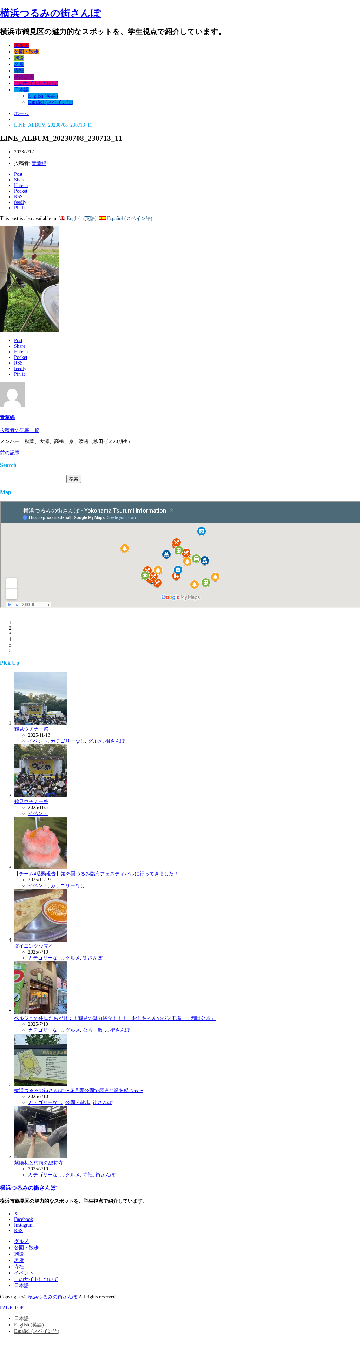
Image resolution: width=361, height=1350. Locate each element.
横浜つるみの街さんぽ (50, 13)
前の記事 (10, 452)
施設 (19, 58)
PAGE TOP (12, 1307)
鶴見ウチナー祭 (31, 729)
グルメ (21, 45)
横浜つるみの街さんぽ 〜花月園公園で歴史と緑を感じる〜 (78, 1090)
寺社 (19, 70)
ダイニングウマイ (33, 946)
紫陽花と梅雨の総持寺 (38, 1162)
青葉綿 (39, 163)
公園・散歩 (26, 51)
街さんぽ (115, 741)
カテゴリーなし (68, 741)
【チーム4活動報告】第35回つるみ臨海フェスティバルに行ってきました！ (96, 873)
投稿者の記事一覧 (19, 430)
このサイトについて (36, 83)
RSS (18, 1230)
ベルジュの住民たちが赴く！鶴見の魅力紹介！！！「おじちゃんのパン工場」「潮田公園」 (115, 1018)
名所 (19, 64)
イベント (24, 77)
